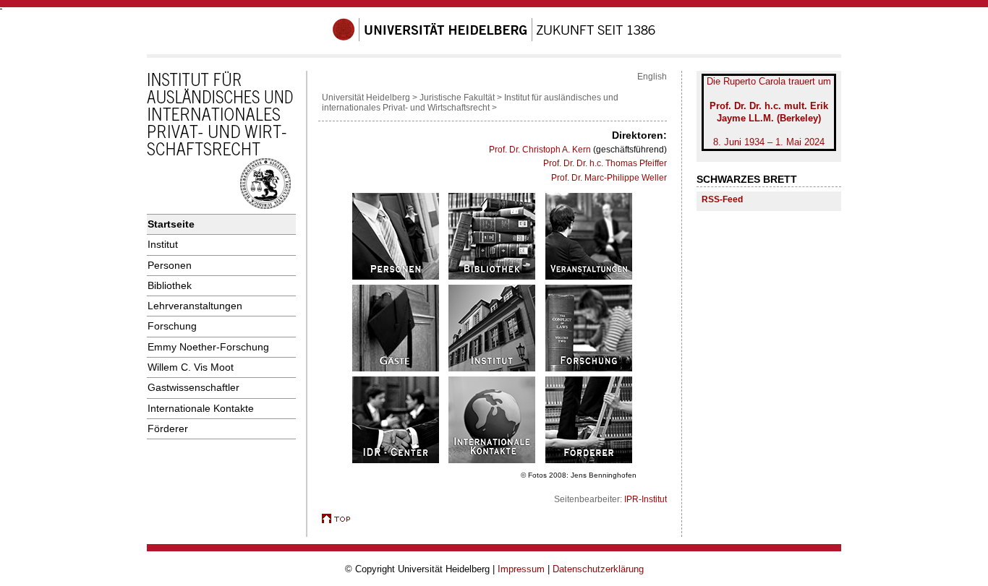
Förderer (168, 428)
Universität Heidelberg (366, 97)
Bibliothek (170, 285)
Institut (163, 244)
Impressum (521, 569)
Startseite (171, 224)
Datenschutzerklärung (598, 569)
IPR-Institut (645, 499)
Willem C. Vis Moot (191, 367)
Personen (170, 265)
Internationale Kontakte (201, 408)
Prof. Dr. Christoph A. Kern (540, 150)
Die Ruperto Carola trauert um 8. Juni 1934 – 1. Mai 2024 (769, 111)
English (652, 76)
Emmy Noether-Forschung (208, 347)
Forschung (172, 326)
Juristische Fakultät (457, 97)
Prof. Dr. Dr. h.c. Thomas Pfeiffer (605, 163)
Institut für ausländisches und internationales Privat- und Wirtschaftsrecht (470, 102)
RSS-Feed (722, 199)
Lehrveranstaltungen (195, 305)
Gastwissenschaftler (193, 387)
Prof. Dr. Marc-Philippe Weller (609, 178)
